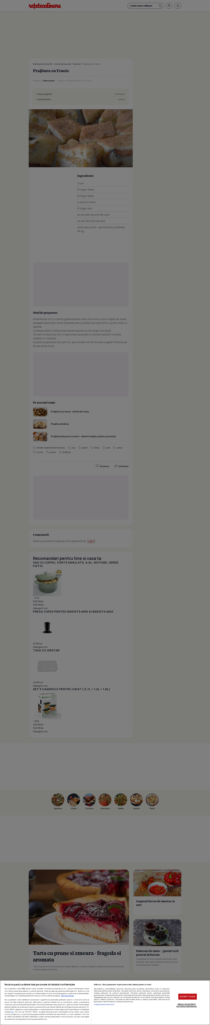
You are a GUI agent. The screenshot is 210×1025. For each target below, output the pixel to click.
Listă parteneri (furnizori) (104, 1004)
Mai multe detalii (67, 996)
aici (12, 1012)
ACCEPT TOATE (187, 996)
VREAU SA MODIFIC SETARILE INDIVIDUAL (186, 1005)
